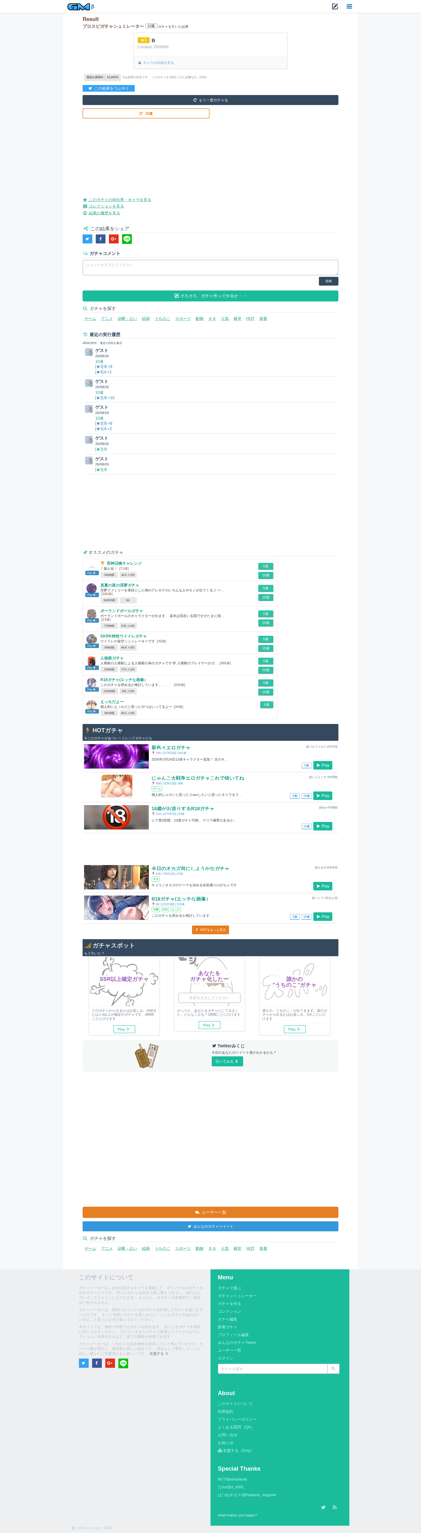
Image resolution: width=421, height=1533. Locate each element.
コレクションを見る (106, 206)
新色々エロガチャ (171, 747)
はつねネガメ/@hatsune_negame (247, 1495)
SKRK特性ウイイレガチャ (123, 636)
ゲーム (90, 319)
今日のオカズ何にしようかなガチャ (191, 868)
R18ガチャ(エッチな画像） (124, 680)
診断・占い (127, 319)
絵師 (146, 319)
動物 (199, 319)
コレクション (229, 1311)
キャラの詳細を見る (158, 63)
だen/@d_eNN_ (232, 1487)
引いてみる (225, 1061)
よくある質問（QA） (236, 1427)
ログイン (225, 1358)
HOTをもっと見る (212, 930)
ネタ (212, 319)
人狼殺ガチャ (112, 658)
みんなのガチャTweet (237, 1342)
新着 (263, 319)
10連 (148, 113)
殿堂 (237, 319)
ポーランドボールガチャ (121, 611)
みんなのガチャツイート (213, 1226)
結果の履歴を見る (104, 213)
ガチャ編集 (227, 1319)
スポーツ (183, 319)
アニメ (107, 319)
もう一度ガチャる (213, 100)
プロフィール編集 (233, 1335)
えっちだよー (112, 702)
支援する (157, 1353)
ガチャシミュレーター (237, 1296)
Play (325, 765)
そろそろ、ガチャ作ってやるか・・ (213, 296)
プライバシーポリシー (237, 1419)
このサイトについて (235, 1404)
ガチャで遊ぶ (229, 1288)
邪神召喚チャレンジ (124, 563)
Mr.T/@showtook (232, 1479)
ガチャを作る (229, 1304)
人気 (225, 319)
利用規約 (225, 1411)
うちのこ (162, 319)
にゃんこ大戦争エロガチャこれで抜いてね (198, 778)
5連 (265, 566)
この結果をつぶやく (111, 88)
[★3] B (101, 449)
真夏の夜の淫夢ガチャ (119, 585)
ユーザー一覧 (213, 1212)
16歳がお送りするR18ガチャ (183, 808)
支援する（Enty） (238, 1450)
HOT (250, 319)
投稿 (328, 281)
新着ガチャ (227, 1327)
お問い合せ (227, 1435)
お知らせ (225, 1443)
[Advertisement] (210, 154)
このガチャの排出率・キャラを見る (119, 200)
